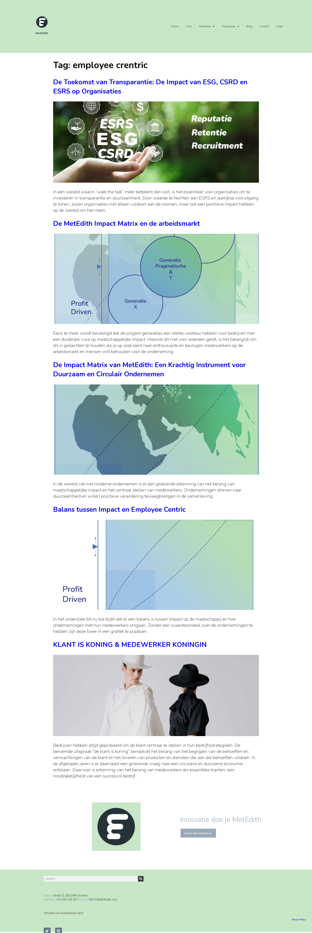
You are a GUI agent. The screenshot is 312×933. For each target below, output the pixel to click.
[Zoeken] (141, 879)
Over (189, 26)
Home (175, 26)
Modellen (205, 26)
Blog (249, 26)
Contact (264, 26)
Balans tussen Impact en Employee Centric (119, 509)
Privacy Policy (299, 919)
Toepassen (228, 26)
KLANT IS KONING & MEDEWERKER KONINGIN (130, 644)
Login (279, 26)
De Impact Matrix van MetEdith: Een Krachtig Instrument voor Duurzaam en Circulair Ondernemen (149, 369)
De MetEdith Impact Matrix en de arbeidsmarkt (126, 223)
